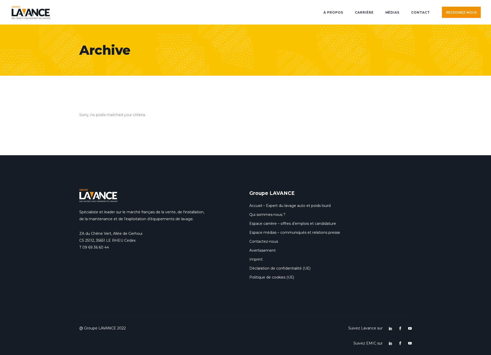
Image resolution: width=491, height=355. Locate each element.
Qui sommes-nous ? (267, 214)
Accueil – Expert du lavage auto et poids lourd (290, 205)
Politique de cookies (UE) (271, 277)
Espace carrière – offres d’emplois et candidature (292, 223)
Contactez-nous (263, 241)
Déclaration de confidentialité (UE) (279, 268)
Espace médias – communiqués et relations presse (294, 232)
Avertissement (262, 250)
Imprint (256, 259)
